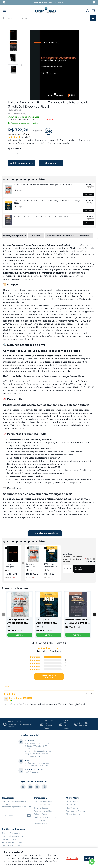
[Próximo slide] (88, 65)
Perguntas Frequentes (12, 845)
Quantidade (14, 148)
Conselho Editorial (42, 805)
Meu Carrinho (72, 808)
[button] (4, 10)
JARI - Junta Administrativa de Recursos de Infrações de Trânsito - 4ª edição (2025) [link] (47, 201)
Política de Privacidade (12, 842)
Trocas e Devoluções (11, 833)
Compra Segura (41, 808)
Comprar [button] (19, 635)
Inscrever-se (29, 815)
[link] (8, 190)
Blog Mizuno (39, 820)
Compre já (50, 163)
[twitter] (37, 786)
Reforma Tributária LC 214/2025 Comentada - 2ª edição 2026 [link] (41, 216)
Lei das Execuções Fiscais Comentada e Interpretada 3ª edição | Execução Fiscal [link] (12, 565)
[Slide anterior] (22, 65)
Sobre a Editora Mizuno (44, 802)
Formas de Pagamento (12, 836)
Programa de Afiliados (44, 811)
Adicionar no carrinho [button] (80, 568)
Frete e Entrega (9, 839)
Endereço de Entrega (75, 811)
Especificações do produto (60, 235)
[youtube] (30, 786)
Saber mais (72, 858)
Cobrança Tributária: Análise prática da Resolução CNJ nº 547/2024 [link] (43, 185)
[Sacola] (93, 10)
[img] (10, 694)
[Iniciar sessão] (87, 10)
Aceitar (89, 858)
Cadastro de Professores (45, 817)
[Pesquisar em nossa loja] (93, 18)
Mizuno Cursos (40, 823)
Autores (36, 235)
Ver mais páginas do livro (45, 533)
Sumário (84, 235)
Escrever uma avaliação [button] (49, 676)
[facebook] (23, 786)
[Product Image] (13, 35)
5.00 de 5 (55, 648)
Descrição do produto (14, 235)
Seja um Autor (40, 814)
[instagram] (44, 786)
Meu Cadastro (72, 802)
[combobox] (49, 18)
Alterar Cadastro (73, 814)
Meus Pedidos (72, 805)
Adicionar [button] (88, 194)
